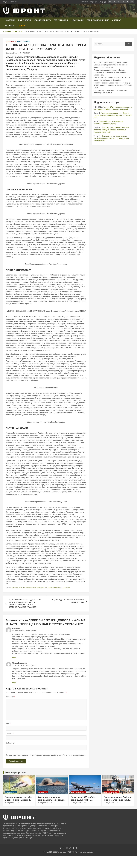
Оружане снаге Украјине (35, 587)
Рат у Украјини (61, 20)
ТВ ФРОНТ (26, 53)
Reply (14, 657)
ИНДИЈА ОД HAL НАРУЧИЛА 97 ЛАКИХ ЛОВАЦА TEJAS (68, 601)
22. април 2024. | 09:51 (14, 53)
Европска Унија (17, 587)
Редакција (93, 2)
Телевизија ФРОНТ (65, 852)
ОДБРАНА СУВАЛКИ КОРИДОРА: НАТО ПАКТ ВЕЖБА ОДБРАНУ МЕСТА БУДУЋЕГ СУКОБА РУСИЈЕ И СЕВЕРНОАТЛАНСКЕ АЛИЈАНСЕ (25, 603)
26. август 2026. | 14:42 (78, 803)
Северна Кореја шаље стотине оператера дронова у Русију (108, 122)
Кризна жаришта (42, 20)
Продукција (102, 2)
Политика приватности (84, 852)
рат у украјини (50, 587)
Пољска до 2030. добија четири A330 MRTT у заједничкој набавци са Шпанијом (83, 801)
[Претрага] (128, 44)
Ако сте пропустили (15, 772)
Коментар (10, 697)
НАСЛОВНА (10, 20)
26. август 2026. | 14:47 (45, 803)
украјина (67, 587)
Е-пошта (10, 733)
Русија (57, 587)
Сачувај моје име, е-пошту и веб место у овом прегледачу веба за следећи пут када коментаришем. (45, 755)
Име (8, 724)
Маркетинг (84, 2)
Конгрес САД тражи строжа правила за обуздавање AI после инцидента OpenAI (113, 108)
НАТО (25, 587)
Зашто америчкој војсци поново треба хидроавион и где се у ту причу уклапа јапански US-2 (111, 138)
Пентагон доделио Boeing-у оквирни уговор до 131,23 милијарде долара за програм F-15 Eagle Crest (113, 85)
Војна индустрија (78, 792)
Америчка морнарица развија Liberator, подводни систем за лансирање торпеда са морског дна (111, 72)
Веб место (10, 743)
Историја (9, 26)
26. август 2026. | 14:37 (111, 803)
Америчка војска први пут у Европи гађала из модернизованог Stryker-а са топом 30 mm (113, 115)
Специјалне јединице (98, 20)
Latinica (21, 26)
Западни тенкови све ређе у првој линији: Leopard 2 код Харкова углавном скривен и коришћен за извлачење (111, 65)
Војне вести (24, 20)
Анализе (116, 20)
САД (61, 587)
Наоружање (78, 20)
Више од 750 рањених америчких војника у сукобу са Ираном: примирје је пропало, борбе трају (111, 130)
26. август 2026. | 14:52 (12, 803)
